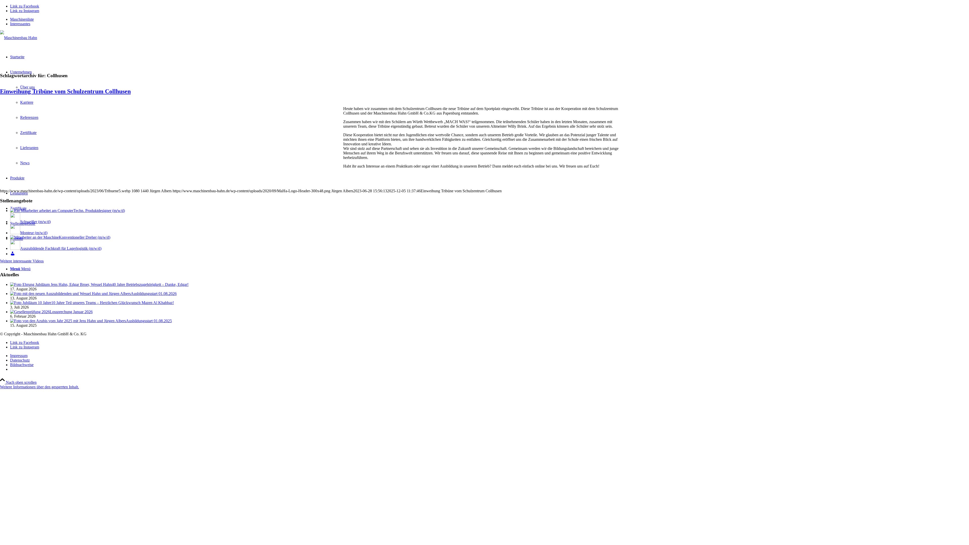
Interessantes (20, 24)
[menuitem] (489, 19)
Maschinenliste (22, 19)
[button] (39, 387)
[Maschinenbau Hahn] (18, 38)
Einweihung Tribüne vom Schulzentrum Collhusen (65, 91)
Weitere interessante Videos (22, 261)
